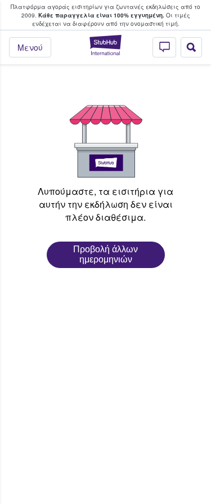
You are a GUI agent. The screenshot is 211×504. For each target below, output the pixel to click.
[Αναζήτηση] (191, 47)
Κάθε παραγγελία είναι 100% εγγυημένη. (101, 15)
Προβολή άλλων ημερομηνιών (105, 254)
